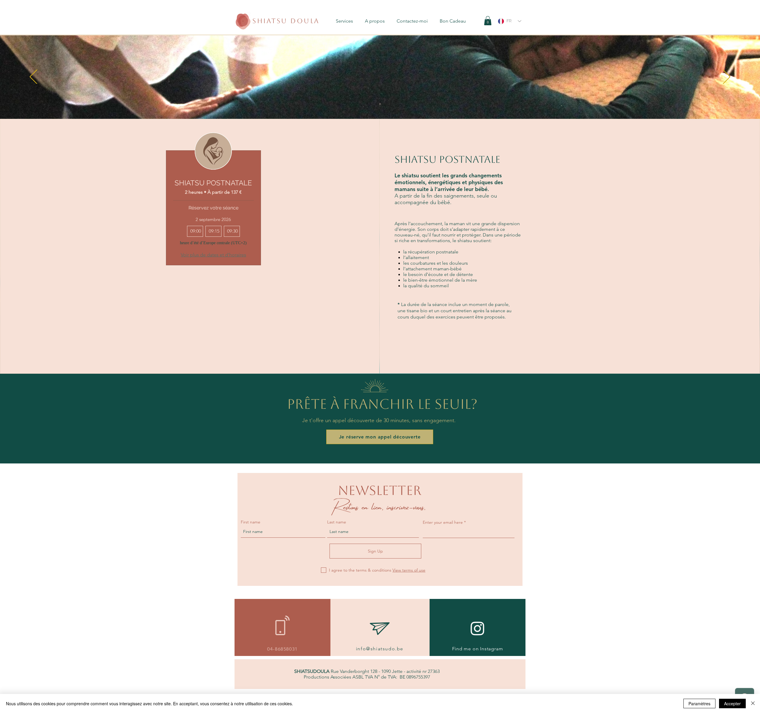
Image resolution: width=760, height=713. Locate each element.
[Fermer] (752, 703)
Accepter (732, 703)
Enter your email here (443, 522)
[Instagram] (477, 628)
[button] (347, 21)
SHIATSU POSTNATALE (213, 183)
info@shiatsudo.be (379, 649)
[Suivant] (726, 77)
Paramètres (699, 703)
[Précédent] (33, 77)
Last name (336, 522)
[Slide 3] (380, 104)
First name (250, 522)
